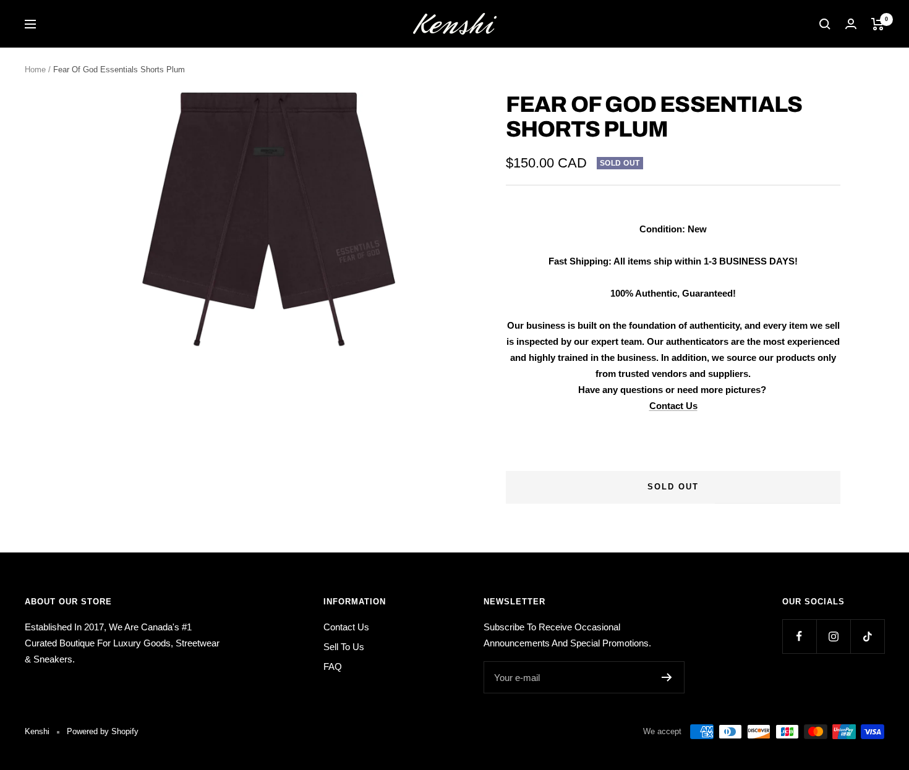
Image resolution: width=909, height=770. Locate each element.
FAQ (332, 666)
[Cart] (877, 24)
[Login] (850, 24)
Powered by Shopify (103, 731)
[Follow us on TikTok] (867, 636)
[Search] (824, 24)
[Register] (667, 677)
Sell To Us (343, 646)
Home (35, 69)
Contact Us (673, 405)
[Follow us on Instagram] (833, 636)
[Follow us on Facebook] (799, 636)
